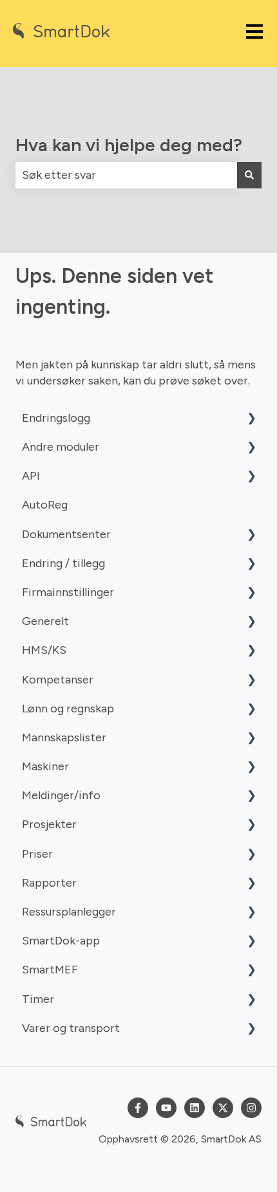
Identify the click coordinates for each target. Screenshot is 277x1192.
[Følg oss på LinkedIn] (194, 1107)
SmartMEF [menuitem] (50, 969)
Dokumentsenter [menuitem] (66, 534)
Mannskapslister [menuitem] (64, 737)
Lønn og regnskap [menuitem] (68, 708)
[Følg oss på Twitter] (223, 1107)
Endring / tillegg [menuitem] (63, 563)
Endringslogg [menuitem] (56, 418)
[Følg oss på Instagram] (251, 1107)
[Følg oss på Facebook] (138, 1107)
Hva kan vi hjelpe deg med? (128, 145)
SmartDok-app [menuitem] (61, 941)
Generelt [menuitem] (45, 621)
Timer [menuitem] (38, 999)
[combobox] (126, 175)
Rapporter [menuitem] (49, 883)
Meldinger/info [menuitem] (61, 795)
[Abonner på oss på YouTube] (166, 1107)
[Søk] (249, 175)
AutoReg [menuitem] (45, 505)
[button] (251, 418)
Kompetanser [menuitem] (57, 680)
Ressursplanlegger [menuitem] (69, 912)
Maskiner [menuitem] (45, 766)
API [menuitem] (31, 476)
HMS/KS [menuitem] (44, 650)
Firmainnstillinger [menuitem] (68, 592)
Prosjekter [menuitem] (49, 824)
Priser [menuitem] (37, 854)
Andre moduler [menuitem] (60, 447)
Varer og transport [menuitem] (71, 1028)
